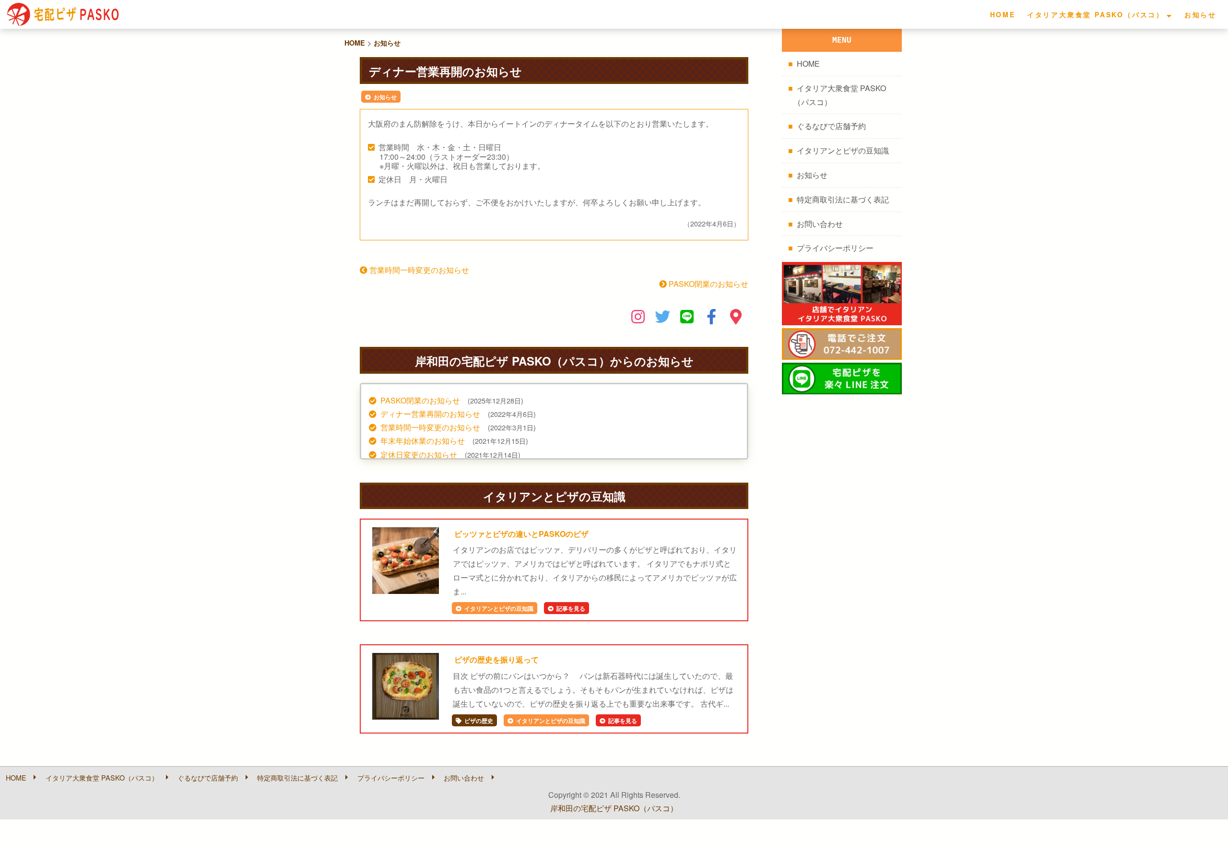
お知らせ (1200, 14)
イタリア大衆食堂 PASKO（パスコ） (1095, 14)
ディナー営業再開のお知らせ (430, 413)
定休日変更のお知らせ (418, 454)
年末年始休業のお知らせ (422, 440)
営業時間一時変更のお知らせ (418, 269)
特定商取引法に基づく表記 (843, 199)
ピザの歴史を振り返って (496, 659)
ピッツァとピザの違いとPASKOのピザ (521, 533)
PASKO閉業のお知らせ (707, 283)
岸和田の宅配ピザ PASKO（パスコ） (614, 808)
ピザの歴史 (478, 720)
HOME (1002, 14)
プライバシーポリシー (835, 247)
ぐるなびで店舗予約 (831, 125)
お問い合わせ (820, 223)
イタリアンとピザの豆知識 (498, 608)
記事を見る (570, 608)
